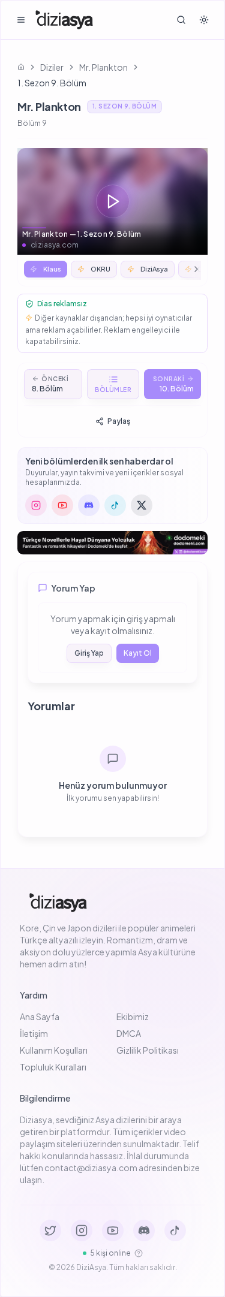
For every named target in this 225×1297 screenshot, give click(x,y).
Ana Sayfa (39, 1016)
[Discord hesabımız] (89, 505)
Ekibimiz (132, 1016)
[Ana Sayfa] (64, 19)
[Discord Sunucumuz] (144, 1230)
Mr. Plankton (103, 67)
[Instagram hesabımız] (36, 505)
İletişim (34, 1033)
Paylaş (118, 421)
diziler (52, 67)
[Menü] (21, 20)
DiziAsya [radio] (154, 269)
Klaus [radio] (52, 269)
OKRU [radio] (100, 269)
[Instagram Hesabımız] (81, 1230)
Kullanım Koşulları (54, 1050)
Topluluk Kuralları (53, 1066)
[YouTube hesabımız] (62, 505)
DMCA (128, 1033)
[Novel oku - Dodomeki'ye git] (112, 542)
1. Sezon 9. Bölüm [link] (51, 82)
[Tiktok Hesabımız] (175, 1230)
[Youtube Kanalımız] (113, 1230)
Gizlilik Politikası (147, 1050)
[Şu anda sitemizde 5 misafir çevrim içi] (138, 1253)
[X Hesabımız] (50, 1230)
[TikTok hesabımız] (115, 505)
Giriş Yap (89, 652)
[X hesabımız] (141, 505)
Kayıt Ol (138, 652)
